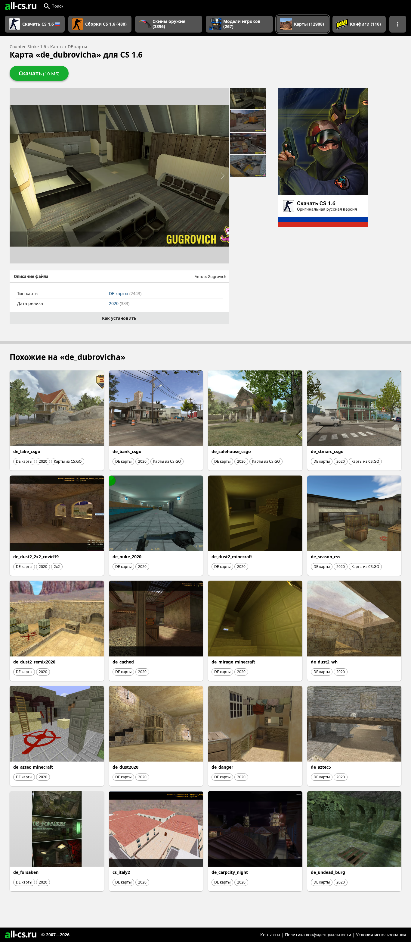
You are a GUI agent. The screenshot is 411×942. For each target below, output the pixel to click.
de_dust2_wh (324, 662)
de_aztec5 (321, 767)
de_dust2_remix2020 (34, 662)
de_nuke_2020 (127, 556)
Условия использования (381, 934)
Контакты (270, 934)
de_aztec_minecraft (33, 767)
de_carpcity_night (230, 872)
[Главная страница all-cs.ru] (20, 6)
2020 (119, 303)
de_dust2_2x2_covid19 (36, 556)
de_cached (123, 662)
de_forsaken (26, 872)
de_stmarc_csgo (327, 451)
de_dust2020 (125, 767)
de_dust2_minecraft (232, 556)
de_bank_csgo (127, 451)
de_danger (222, 767)
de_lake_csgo (26, 451)
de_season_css (325, 556)
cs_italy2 (121, 872)
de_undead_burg (328, 872)
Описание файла (31, 276)
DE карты (125, 293)
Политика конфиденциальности (318, 934)
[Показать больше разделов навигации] (397, 24)
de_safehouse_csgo (231, 451)
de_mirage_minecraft (233, 662)
